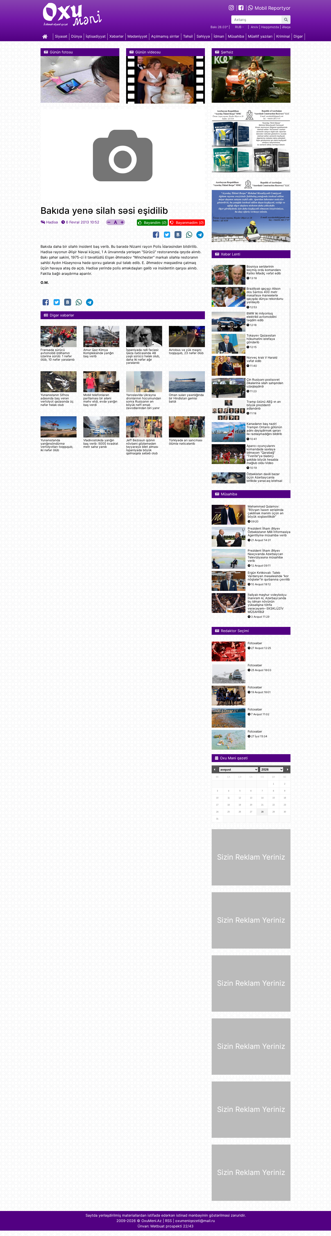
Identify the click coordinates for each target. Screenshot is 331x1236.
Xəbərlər (116, 36)
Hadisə (52, 222)
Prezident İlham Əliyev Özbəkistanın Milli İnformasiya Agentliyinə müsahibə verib (269, 532)
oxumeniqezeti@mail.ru (195, 1220)
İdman (219, 36)
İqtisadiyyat (96, 36)
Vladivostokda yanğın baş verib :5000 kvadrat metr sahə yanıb (100, 443)
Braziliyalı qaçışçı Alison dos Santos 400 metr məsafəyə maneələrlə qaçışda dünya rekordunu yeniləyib (265, 295)
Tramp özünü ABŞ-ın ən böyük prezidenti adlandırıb (264, 405)
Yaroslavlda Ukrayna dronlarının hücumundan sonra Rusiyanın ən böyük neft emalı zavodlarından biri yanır (143, 401)
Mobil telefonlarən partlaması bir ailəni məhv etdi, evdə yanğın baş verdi (100, 399)
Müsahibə (236, 36)
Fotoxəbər (255, 643)
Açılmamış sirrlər (165, 36)
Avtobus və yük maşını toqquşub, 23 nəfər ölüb (186, 351)
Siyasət (61, 36)
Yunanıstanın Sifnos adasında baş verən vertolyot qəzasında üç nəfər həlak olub (57, 399)
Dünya (76, 36)
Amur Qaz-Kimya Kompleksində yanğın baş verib (98, 353)
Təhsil (188, 36)
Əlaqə (286, 27)
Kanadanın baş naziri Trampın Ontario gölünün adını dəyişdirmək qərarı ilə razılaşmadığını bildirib (264, 429)
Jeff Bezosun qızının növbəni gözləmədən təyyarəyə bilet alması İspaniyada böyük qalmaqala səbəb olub (142, 446)
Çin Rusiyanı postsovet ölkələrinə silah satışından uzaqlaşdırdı (265, 383)
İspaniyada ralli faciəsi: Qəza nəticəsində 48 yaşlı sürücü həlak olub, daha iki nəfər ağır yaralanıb (143, 356)
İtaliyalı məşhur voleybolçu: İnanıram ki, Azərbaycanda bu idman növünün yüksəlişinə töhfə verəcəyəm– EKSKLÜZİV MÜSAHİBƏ (267, 603)
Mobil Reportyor (271, 8)
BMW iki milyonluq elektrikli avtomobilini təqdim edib (262, 317)
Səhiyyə (203, 36)
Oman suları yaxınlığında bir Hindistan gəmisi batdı (186, 398)
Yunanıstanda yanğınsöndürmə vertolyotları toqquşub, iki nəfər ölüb (57, 445)
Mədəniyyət (137, 36)
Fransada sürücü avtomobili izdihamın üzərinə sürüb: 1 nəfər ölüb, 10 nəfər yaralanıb (58, 354)
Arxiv (254, 27)
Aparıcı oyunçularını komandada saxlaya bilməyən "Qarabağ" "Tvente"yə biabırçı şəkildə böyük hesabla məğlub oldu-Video (262, 454)
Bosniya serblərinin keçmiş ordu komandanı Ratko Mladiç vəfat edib (264, 270)
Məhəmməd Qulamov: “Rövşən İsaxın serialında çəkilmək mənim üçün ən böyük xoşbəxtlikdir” (265, 512)
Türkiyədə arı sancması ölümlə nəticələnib (185, 441)
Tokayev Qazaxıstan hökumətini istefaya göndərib (261, 339)
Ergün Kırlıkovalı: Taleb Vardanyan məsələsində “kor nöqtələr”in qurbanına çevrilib (269, 576)
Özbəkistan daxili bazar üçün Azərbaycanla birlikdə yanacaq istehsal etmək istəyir (264, 479)
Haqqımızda (270, 27)
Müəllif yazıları (260, 36)
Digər (298, 36)
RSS (168, 1220)
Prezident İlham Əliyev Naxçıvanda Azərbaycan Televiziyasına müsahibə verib (265, 556)
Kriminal (283, 36)
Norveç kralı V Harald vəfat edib (262, 359)
